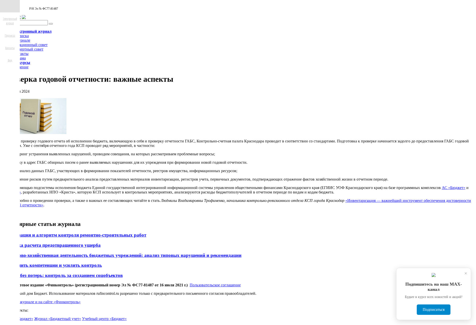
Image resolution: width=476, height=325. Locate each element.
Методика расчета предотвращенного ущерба (51, 245)
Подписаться (434, 309)
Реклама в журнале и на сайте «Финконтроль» (41, 302)
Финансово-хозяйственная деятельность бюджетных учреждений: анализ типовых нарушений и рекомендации (121, 255)
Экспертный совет (27, 49)
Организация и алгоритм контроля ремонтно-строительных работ (74, 235)
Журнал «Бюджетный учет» (57, 319)
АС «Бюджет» (453, 188)
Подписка (20, 36)
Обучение (20, 67)
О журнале (21, 40)
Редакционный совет (30, 45)
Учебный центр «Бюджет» (104, 319)
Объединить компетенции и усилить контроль (52, 265)
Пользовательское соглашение (215, 285)
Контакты (20, 54)
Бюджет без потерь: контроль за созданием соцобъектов (62, 275)
